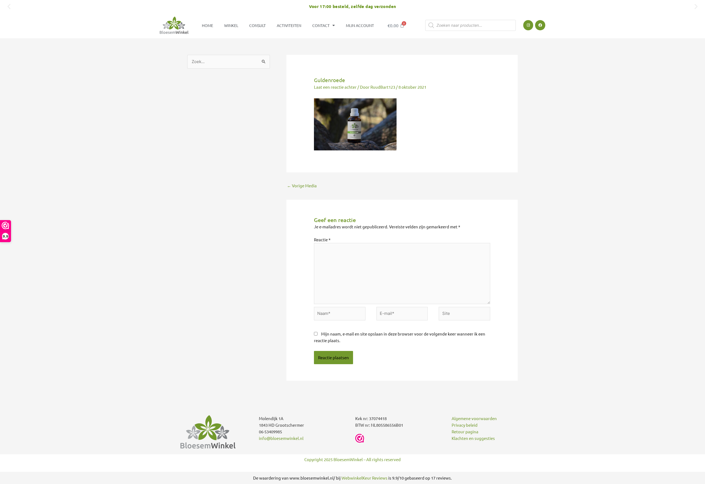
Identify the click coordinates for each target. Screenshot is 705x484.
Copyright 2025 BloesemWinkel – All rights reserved (352, 459)
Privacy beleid (465, 425)
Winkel (231, 25)
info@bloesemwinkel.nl (281, 438)
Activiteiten (289, 25)
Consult (257, 25)
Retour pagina (465, 431)
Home (207, 25)
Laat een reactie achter (335, 87)
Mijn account (360, 25)
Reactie (322, 239)
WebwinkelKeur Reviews (364, 477)
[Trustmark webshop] (359, 438)
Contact (321, 25)
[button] (9, 6)
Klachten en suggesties (473, 438)
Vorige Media (302, 185)
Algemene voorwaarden (474, 418)
